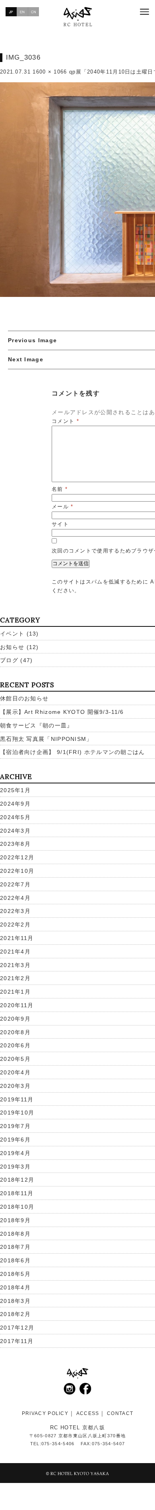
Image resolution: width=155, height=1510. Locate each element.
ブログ (9, 660)
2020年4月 (15, 1072)
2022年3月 (15, 911)
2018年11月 (16, 1193)
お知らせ (12, 647)
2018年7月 (15, 1247)
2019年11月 (16, 1099)
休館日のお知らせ (24, 698)
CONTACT (120, 1413)
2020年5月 (15, 1059)
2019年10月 (17, 1112)
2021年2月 (15, 978)
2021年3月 (15, 965)
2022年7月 (15, 884)
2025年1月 (15, 790)
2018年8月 (15, 1234)
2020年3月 (15, 1086)
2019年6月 (15, 1139)
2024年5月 (15, 817)
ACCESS (87, 1413)
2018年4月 (15, 1287)
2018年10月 (17, 1207)
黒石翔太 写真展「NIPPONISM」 (46, 739)
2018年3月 (15, 1301)
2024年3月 (15, 831)
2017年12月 (17, 1327)
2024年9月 (15, 804)
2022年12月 (17, 857)
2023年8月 (15, 844)
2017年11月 (16, 1341)
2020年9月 (15, 1019)
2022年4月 (15, 898)
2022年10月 (17, 871)
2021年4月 (15, 951)
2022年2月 (15, 924)
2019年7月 (15, 1126)
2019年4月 (15, 1153)
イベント (12, 633)
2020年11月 (16, 1005)
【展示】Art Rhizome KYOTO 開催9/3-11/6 (62, 712)
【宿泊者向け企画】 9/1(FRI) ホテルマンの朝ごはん (72, 752)
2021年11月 (16, 938)
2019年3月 (15, 1166)
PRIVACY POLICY (45, 1413)
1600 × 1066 (50, 72)
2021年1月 (15, 992)
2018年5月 (15, 1274)
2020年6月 (15, 1045)
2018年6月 (15, 1260)
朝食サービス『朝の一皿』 (36, 725)
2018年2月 (15, 1314)
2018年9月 (15, 1220)
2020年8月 (15, 1032)
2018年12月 (17, 1180)
